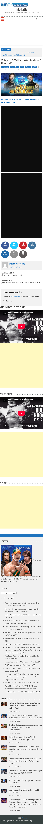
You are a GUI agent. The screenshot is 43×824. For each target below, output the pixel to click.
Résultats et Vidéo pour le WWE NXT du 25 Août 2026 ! (22, 692)
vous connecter (15, 297)
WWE (34, 67)
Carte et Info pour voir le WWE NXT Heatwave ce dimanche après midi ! (22, 738)
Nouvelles (13, 53)
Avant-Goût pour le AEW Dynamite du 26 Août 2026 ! (22, 683)
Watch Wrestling (5, 70)
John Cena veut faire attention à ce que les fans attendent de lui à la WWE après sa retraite (25, 761)
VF (22, 67)
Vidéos (28, 67)
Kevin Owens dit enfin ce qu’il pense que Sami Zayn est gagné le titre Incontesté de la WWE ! (25, 748)
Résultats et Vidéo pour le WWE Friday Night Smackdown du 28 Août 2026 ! (25, 772)
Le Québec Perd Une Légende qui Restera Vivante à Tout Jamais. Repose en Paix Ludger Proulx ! (24, 705)
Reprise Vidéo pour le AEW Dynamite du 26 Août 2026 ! (22, 662)
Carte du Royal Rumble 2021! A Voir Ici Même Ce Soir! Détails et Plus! (20, 283)
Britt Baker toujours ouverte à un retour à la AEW (20, 665)
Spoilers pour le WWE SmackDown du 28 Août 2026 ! (22, 644)
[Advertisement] (21, 33)
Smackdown (14, 67)
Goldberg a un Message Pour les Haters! (13, 275)
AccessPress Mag (26, 821)
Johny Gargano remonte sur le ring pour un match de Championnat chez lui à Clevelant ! (25, 716)
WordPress (12, 821)
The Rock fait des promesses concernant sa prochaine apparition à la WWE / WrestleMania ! (25, 727)
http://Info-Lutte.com (15, 267)
